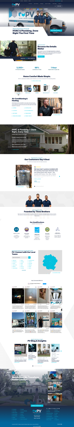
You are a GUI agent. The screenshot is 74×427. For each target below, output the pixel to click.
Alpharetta (14, 260)
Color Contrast (40, 426)
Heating (44, 357)
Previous (14, 176)
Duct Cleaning (15, 415)
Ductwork (58, 354)
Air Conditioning (30, 354)
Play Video (13, 372)
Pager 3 (37, 186)
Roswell (30, 266)
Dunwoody (30, 263)
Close (58, 195)
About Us (56, 416)
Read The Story (16, 362)
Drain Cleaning (15, 414)
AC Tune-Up (15, 110)
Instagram (52, 408)
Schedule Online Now (36, 405)
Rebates (57, 357)
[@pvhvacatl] (28, 284)
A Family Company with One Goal (19, 137)
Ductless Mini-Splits (29, 110)
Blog (56, 418)
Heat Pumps (15, 113)
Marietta (14, 266)
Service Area (57, 411)
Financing (48, 411)
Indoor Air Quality (17, 357)
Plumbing (22, 412)
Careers (56, 413)
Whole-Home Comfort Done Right (19, 146)
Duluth (22, 263)
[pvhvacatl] (13, 287)
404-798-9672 (56, 32)
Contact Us (57, 419)
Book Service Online (55, 30)
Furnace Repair (28, 113)
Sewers (22, 414)
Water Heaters (15, 412)
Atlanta (22, 260)
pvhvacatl (15, 286)
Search (29, 257)
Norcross (22, 266)
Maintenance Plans (50, 413)
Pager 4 (38, 186)
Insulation (22, 415)
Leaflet (47, 273)
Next (59, 176)
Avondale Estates (31, 260)
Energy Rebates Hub (50, 418)
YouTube (49, 408)
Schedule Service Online (36, 80)
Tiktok (53, 408)
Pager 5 (40, 186)
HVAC (46, 357)
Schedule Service (57, 114)
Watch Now (41, 56)
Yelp (56, 408)
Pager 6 (41, 186)
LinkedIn (50, 408)
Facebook (46, 408)
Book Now (59, 6)
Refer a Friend (49, 419)
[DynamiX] (60, 424)
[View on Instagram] (23, 287)
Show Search (55, 6)
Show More (24, 270)
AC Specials (14, 409)
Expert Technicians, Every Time (18, 139)
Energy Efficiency (22, 357)
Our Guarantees (49, 416)
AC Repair (22, 409)
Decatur (14, 263)
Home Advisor (57, 408)
